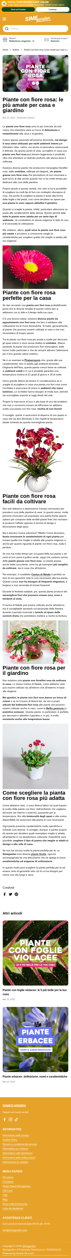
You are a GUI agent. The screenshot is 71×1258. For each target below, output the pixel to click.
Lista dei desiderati (13, 1208)
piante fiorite (38, 854)
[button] (18, 39)
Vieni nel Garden (18, 9)
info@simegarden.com (15, 1230)
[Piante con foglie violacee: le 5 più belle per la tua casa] (35, 953)
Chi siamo (8, 1177)
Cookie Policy (10, 1139)
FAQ (5, 1195)
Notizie (16, 50)
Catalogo (53, 9)
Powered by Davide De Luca (18, 1253)
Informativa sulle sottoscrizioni (19, 1157)
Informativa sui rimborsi (15, 1148)
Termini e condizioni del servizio (20, 1144)
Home (5, 50)
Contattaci (8, 1181)
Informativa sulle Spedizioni (17, 1153)
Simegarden (29, 1246)
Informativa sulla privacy (16, 1135)
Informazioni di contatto (15, 1162)
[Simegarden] (38, 19)
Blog (5, 1199)
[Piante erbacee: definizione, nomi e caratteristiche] (35, 1039)
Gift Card (7, 1190)
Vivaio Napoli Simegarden (17, 1186)
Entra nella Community (15, 1204)
